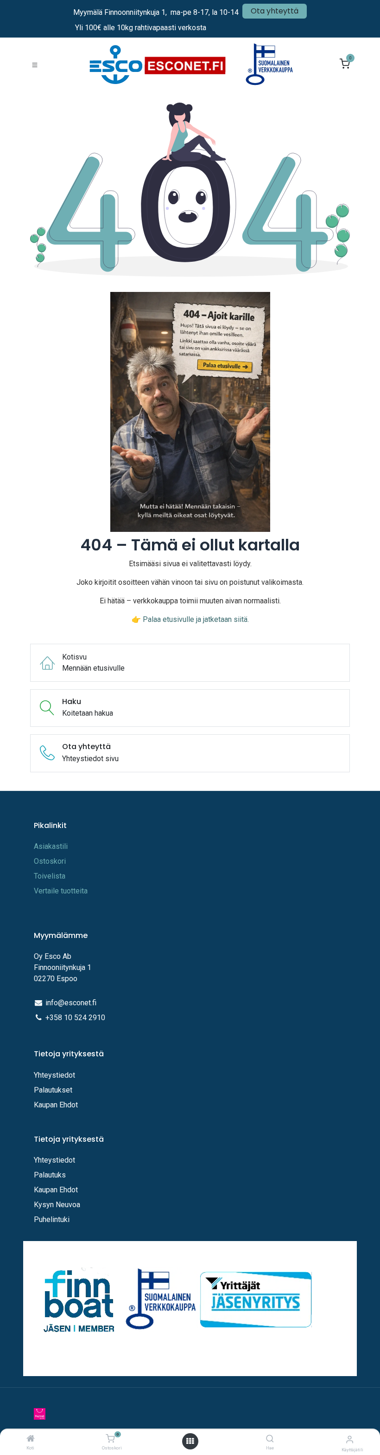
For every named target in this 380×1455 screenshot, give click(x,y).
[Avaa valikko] (190, 1441)
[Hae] (270, 1439)
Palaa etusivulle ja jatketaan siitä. (196, 619)
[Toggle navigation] (34, 64)
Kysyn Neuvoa (57, 1204)
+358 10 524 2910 (75, 1017)
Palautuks (50, 1174)
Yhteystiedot (55, 1075)
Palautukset (53, 1090)
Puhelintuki (52, 1219)
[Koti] (30, 1439)
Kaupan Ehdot (56, 1104)
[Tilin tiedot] (349, 1439)
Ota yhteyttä (274, 11)
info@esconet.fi (70, 1002)
